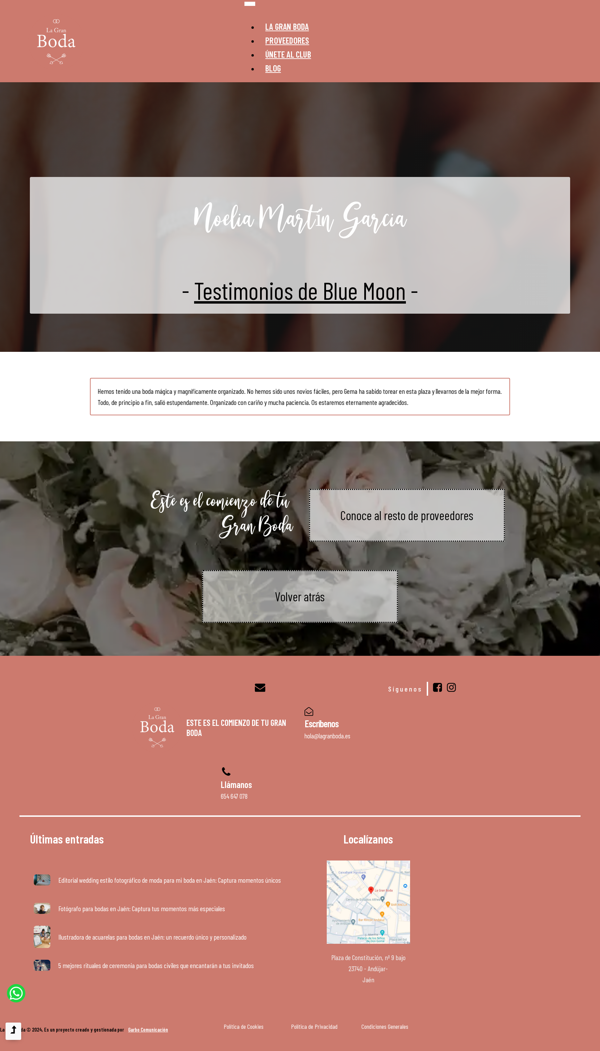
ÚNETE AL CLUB (288, 54)
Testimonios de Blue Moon (300, 290)
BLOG (273, 68)
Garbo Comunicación (148, 1029)
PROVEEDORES (287, 40)
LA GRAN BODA (287, 26)
